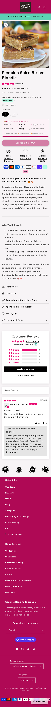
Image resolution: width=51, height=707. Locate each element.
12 (15, 115)
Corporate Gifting (14, 563)
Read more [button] (12, 452)
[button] (5, 7)
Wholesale (10, 557)
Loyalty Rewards (13, 586)
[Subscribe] (42, 630)
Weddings (10, 551)
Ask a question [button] (25, 375)
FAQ (7, 528)
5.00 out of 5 (32, 341)
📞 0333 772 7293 (13, 534)
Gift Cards (10, 592)
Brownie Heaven (18, 688)
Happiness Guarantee (25, 157)
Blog (7, 505)
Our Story (10, 487)
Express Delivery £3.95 (42, 158)
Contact (9, 574)
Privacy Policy (12, 522)
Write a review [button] (25, 369)
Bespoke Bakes (13, 568)
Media (8, 499)
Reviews (9, 493)
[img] (10, 400)
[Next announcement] (46, 17)
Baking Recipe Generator (18, 580)
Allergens (10, 510)
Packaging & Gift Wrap (17, 516)
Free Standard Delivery (8, 158)
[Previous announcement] (5, 17)
